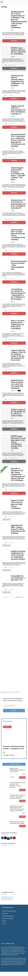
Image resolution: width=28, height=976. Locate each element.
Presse (4, 923)
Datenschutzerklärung (7, 918)
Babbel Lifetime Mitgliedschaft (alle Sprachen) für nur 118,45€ (17, 770)
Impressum (5, 913)
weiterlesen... (6, 519)
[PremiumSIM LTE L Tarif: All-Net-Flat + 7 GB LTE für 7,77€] (5, 575)
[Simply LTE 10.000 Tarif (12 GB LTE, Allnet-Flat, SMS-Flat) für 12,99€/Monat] (5, 500)
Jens (5, 37)
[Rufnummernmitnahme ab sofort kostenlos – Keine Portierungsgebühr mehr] (5, 261)
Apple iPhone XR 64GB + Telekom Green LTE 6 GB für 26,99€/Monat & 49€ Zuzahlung (18, 529)
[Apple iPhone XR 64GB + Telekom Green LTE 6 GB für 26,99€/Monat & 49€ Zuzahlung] (5, 525)
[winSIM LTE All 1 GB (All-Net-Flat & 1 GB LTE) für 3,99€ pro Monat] (5, 409)
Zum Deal (14, 41)
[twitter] (5, 838)
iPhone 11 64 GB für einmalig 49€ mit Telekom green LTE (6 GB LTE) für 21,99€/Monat (18, 325)
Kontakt (4, 921)
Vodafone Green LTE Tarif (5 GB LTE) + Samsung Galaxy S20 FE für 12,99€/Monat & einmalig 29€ (18, 204)
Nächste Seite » (20, 597)
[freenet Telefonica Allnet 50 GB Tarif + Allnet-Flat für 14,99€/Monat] (5, 47)
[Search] (25, 2)
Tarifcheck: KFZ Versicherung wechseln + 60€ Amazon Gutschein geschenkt (17, 796)
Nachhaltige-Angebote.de (7, 898)
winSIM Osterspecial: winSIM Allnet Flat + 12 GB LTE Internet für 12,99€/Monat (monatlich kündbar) (18, 555)
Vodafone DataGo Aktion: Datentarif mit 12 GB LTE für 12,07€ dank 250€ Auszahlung (17, 384)
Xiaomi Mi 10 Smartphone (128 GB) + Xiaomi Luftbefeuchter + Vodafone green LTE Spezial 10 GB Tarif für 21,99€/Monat (18, 474)
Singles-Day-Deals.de (6, 899)
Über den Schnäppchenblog (9, 911)
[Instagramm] (11, 838)
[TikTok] (8, 838)
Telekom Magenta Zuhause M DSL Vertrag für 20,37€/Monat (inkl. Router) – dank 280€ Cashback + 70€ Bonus (18, 174)
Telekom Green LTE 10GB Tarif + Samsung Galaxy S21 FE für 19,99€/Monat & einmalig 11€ (18, 110)
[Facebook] (2, 838)
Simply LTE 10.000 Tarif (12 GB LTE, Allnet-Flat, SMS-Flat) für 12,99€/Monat (17, 504)
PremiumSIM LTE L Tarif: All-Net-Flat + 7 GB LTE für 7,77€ (18, 578)
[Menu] (2, 2)
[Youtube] (14, 838)
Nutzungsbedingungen (7, 916)
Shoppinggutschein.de (6, 897)
